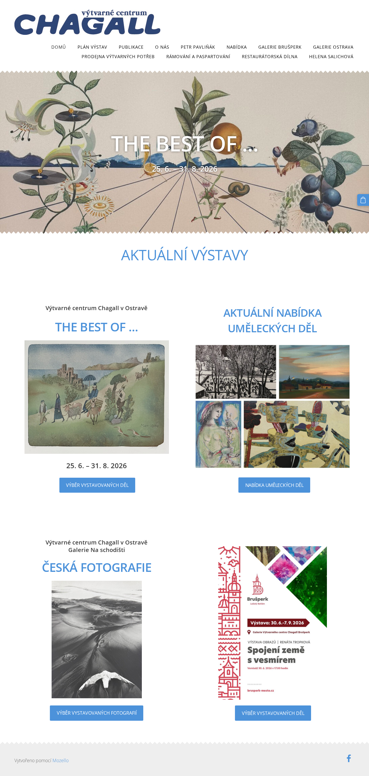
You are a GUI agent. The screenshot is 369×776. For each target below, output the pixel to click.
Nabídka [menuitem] (237, 47)
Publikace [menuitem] (131, 47)
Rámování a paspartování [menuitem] (198, 56)
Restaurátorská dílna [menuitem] (270, 56)
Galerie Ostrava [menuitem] (333, 47)
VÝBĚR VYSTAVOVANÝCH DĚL (97, 485)
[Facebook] (349, 758)
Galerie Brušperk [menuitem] (280, 47)
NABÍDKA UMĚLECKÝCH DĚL (274, 485)
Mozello (60, 760)
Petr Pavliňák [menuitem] (198, 47)
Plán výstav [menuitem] (92, 47)
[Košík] (363, 200)
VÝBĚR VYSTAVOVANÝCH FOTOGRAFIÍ (97, 713)
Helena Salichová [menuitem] (331, 56)
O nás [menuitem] (162, 47)
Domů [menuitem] (58, 47)
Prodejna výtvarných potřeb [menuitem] (118, 56)
